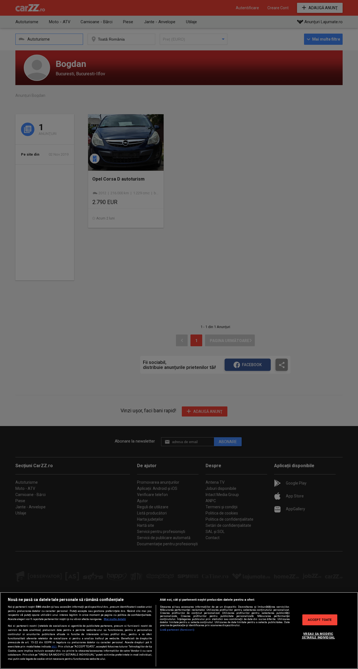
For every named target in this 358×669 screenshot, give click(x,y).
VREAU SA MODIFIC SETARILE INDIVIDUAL (318, 635)
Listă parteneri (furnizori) (177, 629)
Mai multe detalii (115, 619)
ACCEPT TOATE (320, 619)
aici (53, 646)
